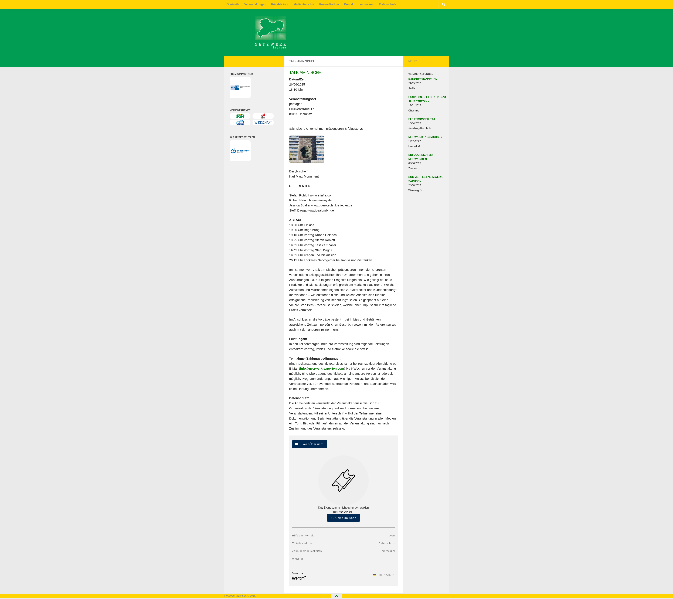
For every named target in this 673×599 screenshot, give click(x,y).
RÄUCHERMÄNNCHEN (422, 79)
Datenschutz (387, 4)
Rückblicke (278, 4)
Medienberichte (304, 4)
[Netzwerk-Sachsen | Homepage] (246, 32)
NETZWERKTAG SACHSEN (425, 136)
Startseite (233, 4)
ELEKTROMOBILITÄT (421, 119)
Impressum (366, 4)
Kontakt (349, 4)
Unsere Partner (329, 4)
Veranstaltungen (255, 4)
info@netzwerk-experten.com (322, 368)
